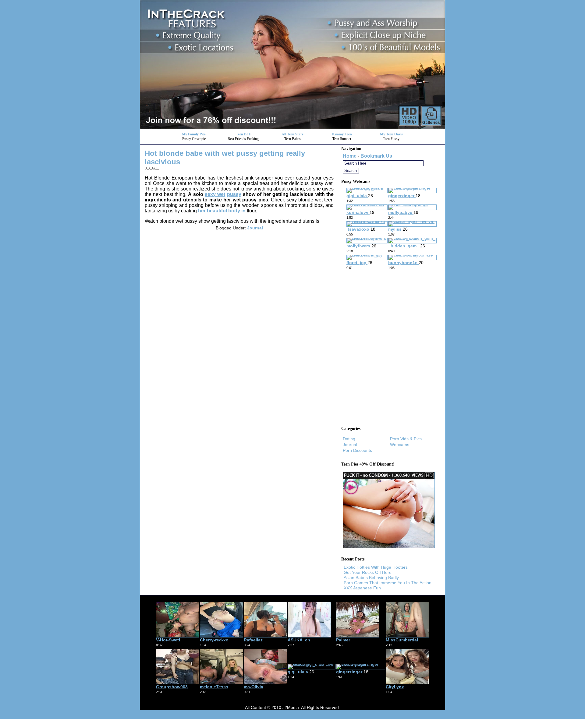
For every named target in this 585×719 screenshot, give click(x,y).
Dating (349, 438)
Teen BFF (243, 134)
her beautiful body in (222, 210)
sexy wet (215, 194)
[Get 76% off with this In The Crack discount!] (292, 127)
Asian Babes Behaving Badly (371, 577)
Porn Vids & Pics (406, 438)
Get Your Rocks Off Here (368, 572)
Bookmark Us (376, 156)
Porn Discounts (357, 450)
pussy (234, 194)
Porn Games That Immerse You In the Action (387, 582)
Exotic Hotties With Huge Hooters (376, 567)
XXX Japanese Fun (362, 587)
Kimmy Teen (342, 134)
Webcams (399, 444)
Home (349, 156)
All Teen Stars (292, 134)
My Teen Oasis (391, 134)
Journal (255, 227)
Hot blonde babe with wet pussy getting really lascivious (225, 157)
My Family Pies (194, 134)
